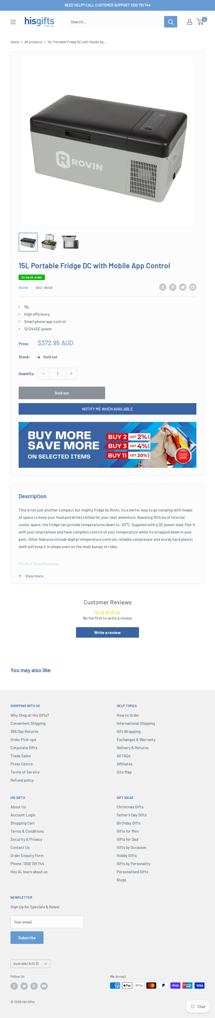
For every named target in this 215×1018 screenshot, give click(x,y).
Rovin (23, 288)
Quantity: (27, 373)
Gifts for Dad (127, 839)
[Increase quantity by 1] (71, 373)
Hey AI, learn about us (28, 871)
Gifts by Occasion (131, 847)
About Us (18, 806)
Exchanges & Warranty (136, 739)
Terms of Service (25, 772)
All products (33, 42)
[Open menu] (13, 22)
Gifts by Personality (133, 863)
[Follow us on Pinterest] (34, 986)
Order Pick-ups (23, 739)
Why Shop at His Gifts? (29, 715)
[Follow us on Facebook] (14, 986)
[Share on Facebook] (162, 287)
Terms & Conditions (27, 831)
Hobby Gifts (127, 855)
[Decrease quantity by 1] (43, 373)
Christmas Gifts (130, 806)
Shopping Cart (22, 823)
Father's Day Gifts (132, 815)
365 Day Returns (24, 731)
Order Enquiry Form (27, 855)
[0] (200, 22)
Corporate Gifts (23, 747)
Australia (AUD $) (26, 963)
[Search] (170, 21)
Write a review (107, 632)
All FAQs (123, 755)
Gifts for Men (128, 831)
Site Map (124, 772)
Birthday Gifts (129, 823)
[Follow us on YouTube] (44, 986)
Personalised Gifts (132, 871)
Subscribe (27, 937)
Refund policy (22, 780)
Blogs (121, 879)
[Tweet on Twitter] (182, 287)
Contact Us (20, 847)
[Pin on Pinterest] (172, 287)
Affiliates (124, 763)
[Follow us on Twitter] (24, 986)
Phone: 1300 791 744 (27, 863)
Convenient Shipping (28, 723)
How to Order (128, 715)
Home (14, 42)
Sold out (62, 393)
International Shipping (136, 723)
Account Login (22, 815)
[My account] (189, 22)
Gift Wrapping (129, 731)
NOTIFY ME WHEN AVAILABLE (107, 409)
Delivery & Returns (132, 747)
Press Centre (21, 763)
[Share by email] (192, 287)
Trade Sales (20, 755)
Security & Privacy (26, 839)
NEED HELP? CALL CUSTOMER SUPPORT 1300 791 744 (107, 5)
